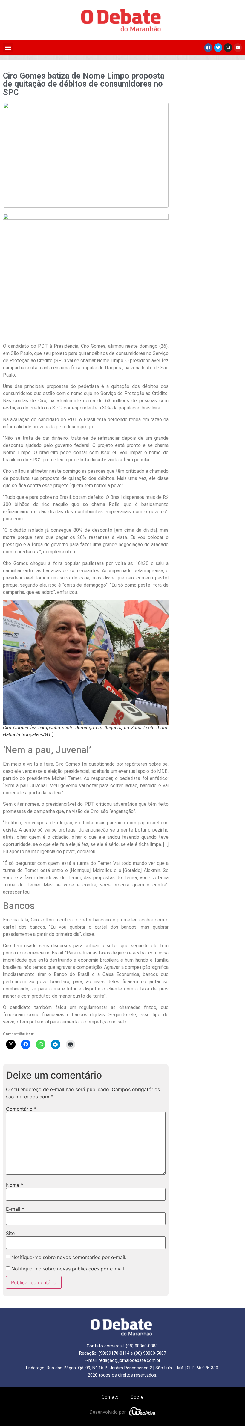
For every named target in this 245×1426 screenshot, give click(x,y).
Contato (110, 1397)
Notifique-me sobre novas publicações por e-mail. (68, 1268)
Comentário (21, 1108)
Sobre (137, 1397)
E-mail (15, 1209)
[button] (8, 47)
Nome (14, 1185)
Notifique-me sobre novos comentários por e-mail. (68, 1257)
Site (10, 1233)
